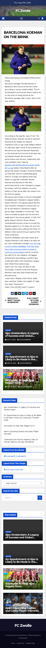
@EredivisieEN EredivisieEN (15, 456)
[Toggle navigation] (21, 18)
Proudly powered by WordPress (16, 635)
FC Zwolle (23, 11)
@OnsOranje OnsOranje (13, 469)
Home (13, 643)
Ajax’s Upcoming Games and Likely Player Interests (22, 609)
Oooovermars (25, 339)
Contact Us (20, 643)
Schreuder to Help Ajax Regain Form (19, 381)
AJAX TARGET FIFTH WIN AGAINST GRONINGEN (33, 301)
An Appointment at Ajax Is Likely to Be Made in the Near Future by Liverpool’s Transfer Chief (22, 417)
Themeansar (23, 638)
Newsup (36, 635)
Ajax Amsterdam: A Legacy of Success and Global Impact (22, 336)
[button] (39, 18)
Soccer (8, 330)
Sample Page (30, 643)
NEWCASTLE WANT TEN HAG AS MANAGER (13, 300)
